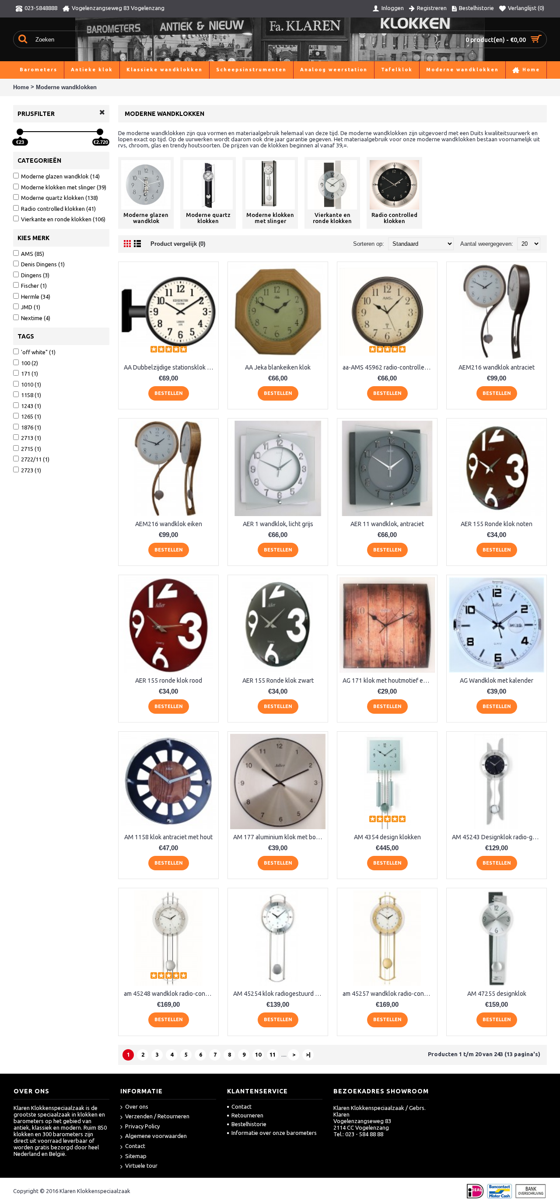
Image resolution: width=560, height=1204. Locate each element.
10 (258, 1054)
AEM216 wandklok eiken (168, 523)
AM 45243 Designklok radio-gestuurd (498, 837)
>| (308, 1054)
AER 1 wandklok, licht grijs (278, 523)
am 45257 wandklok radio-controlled (389, 993)
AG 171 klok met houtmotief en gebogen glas (389, 680)
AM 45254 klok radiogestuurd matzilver (279, 993)
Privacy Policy (142, 1126)
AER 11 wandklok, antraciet (387, 523)
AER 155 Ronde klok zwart (278, 680)
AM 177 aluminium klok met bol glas (279, 837)
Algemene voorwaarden (156, 1136)
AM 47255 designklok (496, 993)
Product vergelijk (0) (177, 244)
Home (21, 87)
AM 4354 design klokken (387, 837)
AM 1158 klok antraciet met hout (168, 837)
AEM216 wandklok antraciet (496, 367)
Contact (135, 1146)
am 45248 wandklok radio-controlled (170, 993)
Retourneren (247, 1115)
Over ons (136, 1106)
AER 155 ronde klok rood (168, 680)
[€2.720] (100, 132)
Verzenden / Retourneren (157, 1116)
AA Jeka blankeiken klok (278, 367)
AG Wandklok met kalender (496, 680)
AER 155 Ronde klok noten (496, 523)
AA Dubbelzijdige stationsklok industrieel (170, 367)
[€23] (20, 132)
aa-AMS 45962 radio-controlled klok (389, 367)
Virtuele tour (141, 1165)
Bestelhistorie (248, 1124)
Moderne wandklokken (66, 87)
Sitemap (136, 1156)
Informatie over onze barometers (274, 1133)
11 (273, 1054)
